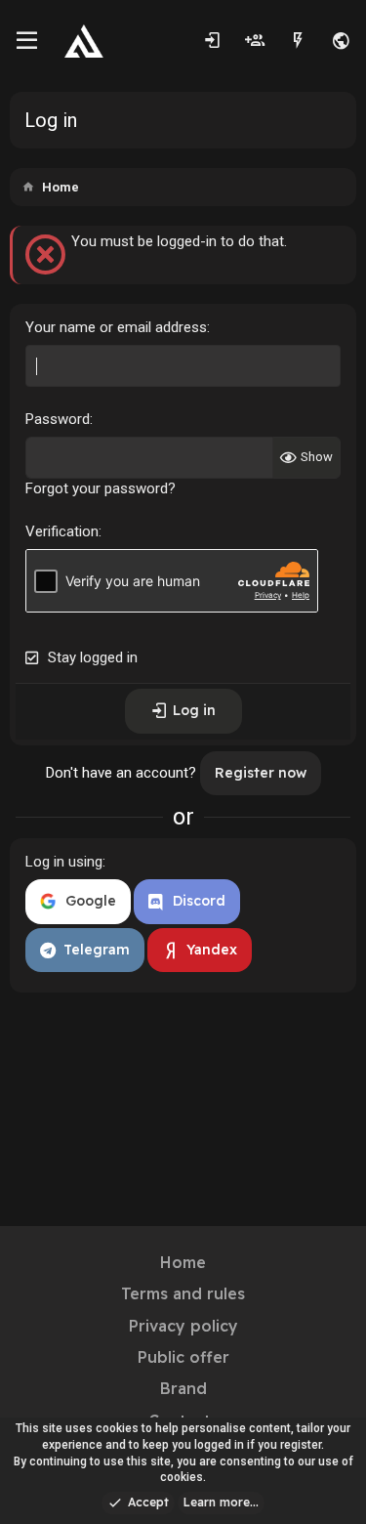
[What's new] (297, 41)
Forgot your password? (100, 488)
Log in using (63, 861)
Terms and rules (183, 1293)
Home (183, 1262)
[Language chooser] (340, 41)
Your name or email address (116, 327)
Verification (62, 531)
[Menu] (27, 41)
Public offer (183, 1357)
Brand (183, 1388)
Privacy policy (183, 1325)
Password (57, 419)
